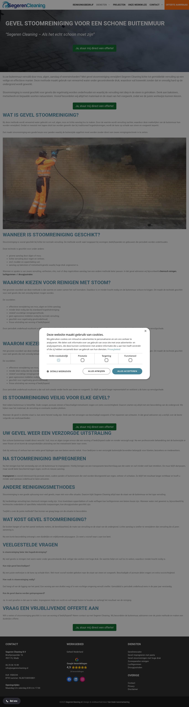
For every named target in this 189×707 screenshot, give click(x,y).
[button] (59, 371)
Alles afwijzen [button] (96, 371)
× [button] (145, 331)
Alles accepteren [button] (127, 371)
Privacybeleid (114, 349)
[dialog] (94, 353)
